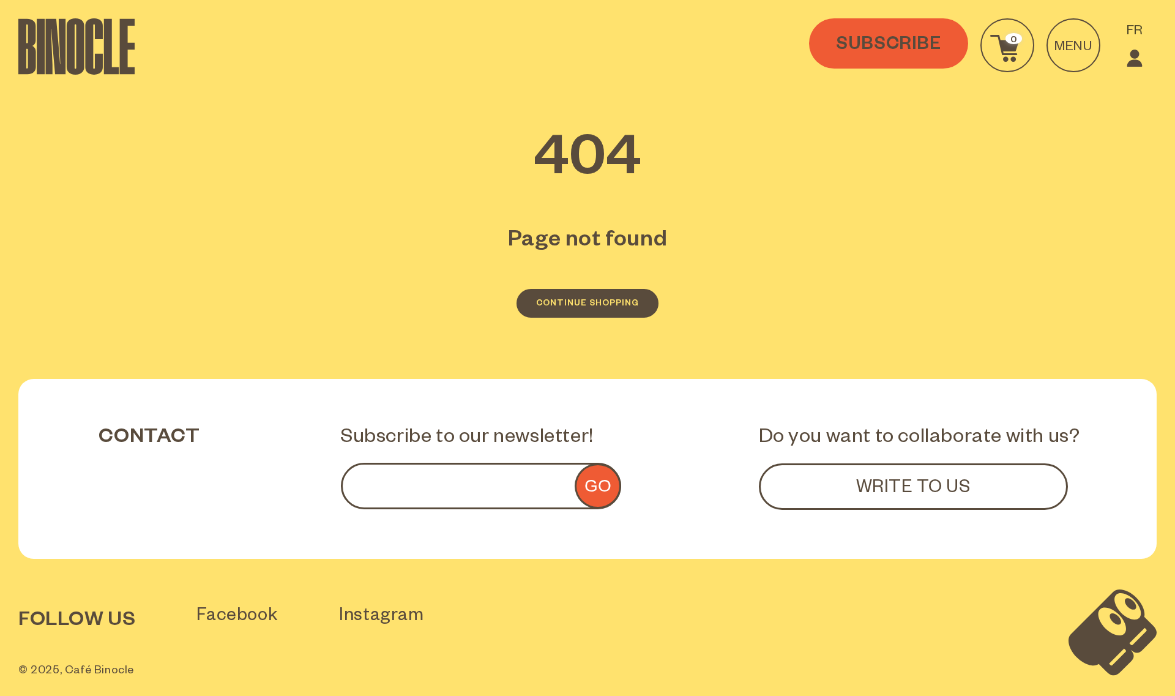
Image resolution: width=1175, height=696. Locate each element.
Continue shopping (587, 304)
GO (597, 485)
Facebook (237, 617)
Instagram (381, 617)
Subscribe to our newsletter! (467, 439)
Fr (1135, 32)
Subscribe (888, 46)
